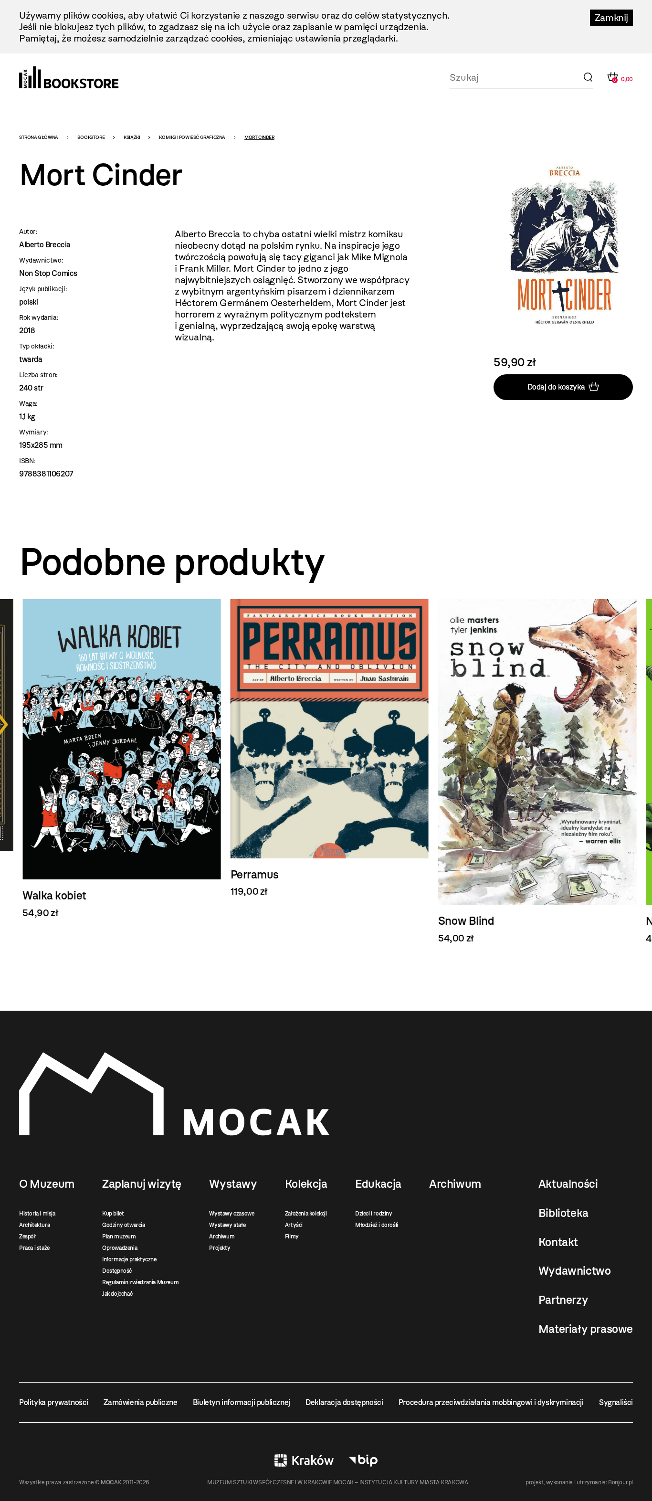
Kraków (304, 1460)
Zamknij (611, 17)
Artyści (294, 1225)
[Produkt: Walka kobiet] (118, 759)
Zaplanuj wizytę (141, 1184)
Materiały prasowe (585, 1329)
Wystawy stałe (227, 1225)
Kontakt (558, 1242)
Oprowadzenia (119, 1248)
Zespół (27, 1236)
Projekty (219, 1248)
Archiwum (221, 1236)
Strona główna (38, 137)
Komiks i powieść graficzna (192, 137)
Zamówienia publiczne (140, 1402)
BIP (363, 1460)
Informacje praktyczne (129, 1259)
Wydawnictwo (574, 1271)
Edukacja (378, 1184)
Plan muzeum (119, 1236)
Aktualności (568, 1184)
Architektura (34, 1225)
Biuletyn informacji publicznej (241, 1402)
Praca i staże (34, 1248)
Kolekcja (306, 1184)
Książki (132, 137)
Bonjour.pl (620, 1482)
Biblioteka (563, 1213)
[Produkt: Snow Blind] (534, 771)
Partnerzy (563, 1300)
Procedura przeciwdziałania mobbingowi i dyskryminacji (491, 1402)
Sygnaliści (616, 1402)
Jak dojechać (117, 1293)
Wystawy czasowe (231, 1213)
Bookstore (91, 137)
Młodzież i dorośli (376, 1225)
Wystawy (233, 1184)
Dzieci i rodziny (373, 1213)
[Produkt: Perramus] (326, 748)
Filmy (292, 1236)
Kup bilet (113, 1213)
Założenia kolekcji (306, 1213)
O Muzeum (46, 1184)
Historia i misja (37, 1213)
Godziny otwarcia (123, 1225)
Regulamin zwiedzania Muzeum (140, 1282)
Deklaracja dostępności (344, 1402)
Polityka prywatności (53, 1402)
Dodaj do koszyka (556, 386)
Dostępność (117, 1271)
